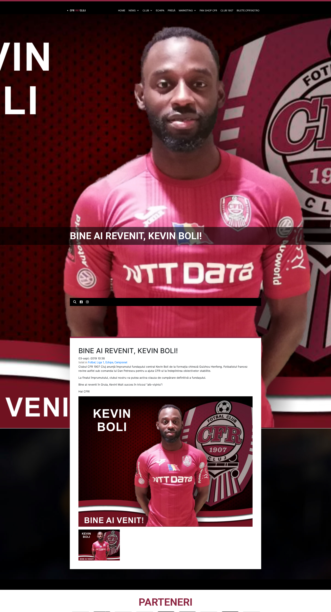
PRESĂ (171, 10)
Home (121, 10)
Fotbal (92, 362)
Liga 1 (100, 362)
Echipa (109, 362)
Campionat (120, 362)
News (132, 10)
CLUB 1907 (226, 10)
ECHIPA (160, 10)
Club (146, 10)
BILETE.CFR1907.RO (248, 10)
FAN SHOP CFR (208, 10)
